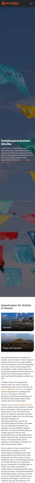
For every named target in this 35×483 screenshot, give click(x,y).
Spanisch (4, 394)
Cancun (22, 160)
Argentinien (16, 405)
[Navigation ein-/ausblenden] (31, 4)
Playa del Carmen (12, 348)
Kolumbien (28, 405)
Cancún (7, 327)
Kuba (9, 405)
